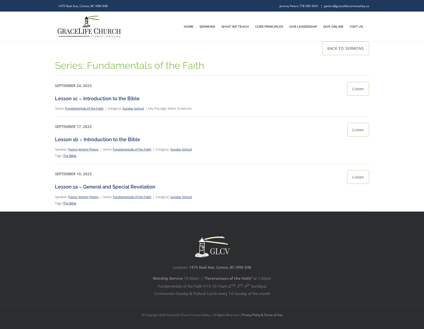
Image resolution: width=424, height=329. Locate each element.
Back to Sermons (345, 48)
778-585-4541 (309, 6)
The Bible (69, 155)
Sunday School (133, 108)
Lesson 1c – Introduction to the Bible (97, 98)
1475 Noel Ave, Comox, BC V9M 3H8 (220, 267)
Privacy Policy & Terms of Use (262, 315)
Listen (358, 88)
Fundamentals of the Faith (84, 108)
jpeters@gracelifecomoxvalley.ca (346, 6)
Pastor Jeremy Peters (83, 149)
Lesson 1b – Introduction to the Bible (97, 139)
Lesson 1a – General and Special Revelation (105, 187)
